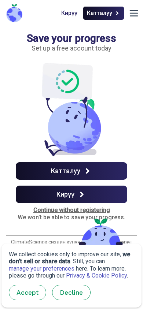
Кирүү (69, 13)
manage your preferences (41, 268)
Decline (71, 292)
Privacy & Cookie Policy (96, 275)
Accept (27, 292)
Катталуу (99, 13)
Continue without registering (71, 209)
